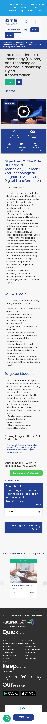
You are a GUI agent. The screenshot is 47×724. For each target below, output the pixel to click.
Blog (26, 655)
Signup (10, 35)
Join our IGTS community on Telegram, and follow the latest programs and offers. (26, 7)
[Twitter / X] (16, 677)
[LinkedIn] (23, 677)
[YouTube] (38, 677)
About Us (29, 640)
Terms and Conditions (14, 643)
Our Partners (30, 658)
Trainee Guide (13, 29)
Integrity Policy (31, 646)
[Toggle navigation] (38, 21)
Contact (8, 646)
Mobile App (14, 685)
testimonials (10, 655)
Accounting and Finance (12, 42)
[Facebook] (9, 677)
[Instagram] (30, 677)
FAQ (7, 640)
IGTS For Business (32, 649)
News (7, 658)
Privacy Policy (31, 643)
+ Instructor (30, 652)
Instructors (9, 661)
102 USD (25, 717)
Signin (34, 29)
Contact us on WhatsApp (24, 473)
